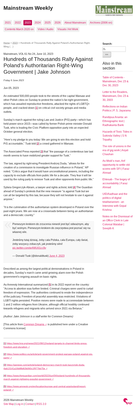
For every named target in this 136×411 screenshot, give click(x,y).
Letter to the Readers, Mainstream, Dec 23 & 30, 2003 (115, 96)
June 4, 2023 (57, 255)
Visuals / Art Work (67, 29)
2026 (58, 22)
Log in (19, 404)
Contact (29, 404)
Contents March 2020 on (19, 29)
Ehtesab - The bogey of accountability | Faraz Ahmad (116, 183)
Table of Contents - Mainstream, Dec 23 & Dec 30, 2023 (115, 81)
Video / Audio (45, 29)
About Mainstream (75, 22)
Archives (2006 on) (101, 22)
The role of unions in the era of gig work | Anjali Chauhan (116, 150)
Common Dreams (34, 324)
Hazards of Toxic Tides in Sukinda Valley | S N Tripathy (117, 135)
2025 (48, 22)
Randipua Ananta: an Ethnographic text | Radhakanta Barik (114, 121)
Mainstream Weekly (28, 8)
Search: (107, 43)
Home (6, 43)
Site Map (8, 404)
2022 (18, 22)
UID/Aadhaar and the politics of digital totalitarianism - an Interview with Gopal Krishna (114, 202)
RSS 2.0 (41, 404)
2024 (38, 22)
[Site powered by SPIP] (128, 402)
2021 (8, 22)
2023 (28, 22)
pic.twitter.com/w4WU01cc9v (29, 247)
